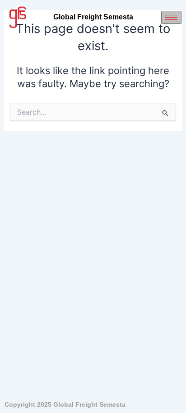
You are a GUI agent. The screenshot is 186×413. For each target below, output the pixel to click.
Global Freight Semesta (93, 17)
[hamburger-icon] (171, 17)
